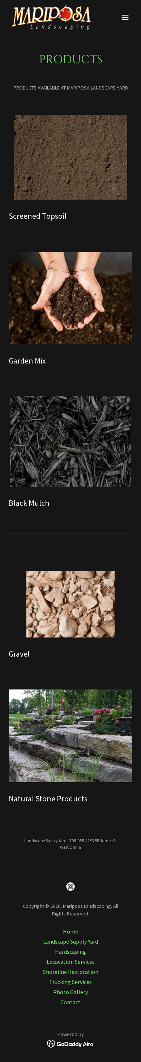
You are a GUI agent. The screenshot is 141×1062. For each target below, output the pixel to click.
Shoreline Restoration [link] (70, 971)
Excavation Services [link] (71, 961)
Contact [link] (70, 1002)
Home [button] (70, 931)
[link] (52, 17)
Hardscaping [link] (70, 951)
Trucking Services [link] (70, 981)
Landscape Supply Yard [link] (70, 941)
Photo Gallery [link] (70, 992)
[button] (125, 17)
